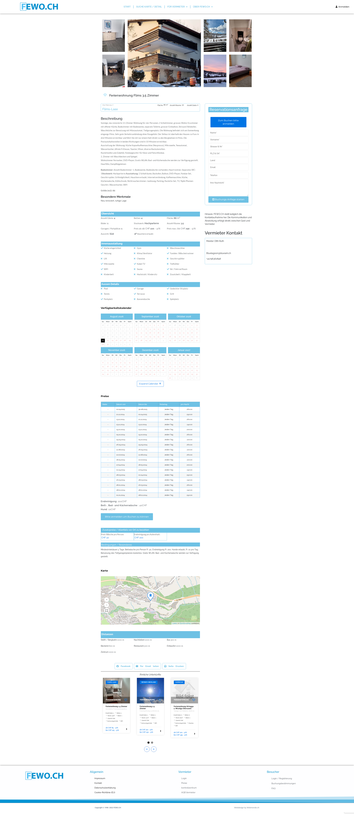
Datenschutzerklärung (105, 788)
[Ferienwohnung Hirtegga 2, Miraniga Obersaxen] (184, 690)
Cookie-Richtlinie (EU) (104, 792)
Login (184, 778)
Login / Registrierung (281, 778)
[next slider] (160, 690)
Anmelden (343, 6)
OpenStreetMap (185, 623)
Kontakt (98, 783)
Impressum (99, 778)
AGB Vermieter (188, 792)
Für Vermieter (176, 6)
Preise (184, 783)
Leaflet (174, 623)
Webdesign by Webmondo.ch (246, 808)
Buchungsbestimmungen (283, 783)
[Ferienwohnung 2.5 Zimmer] (150, 690)
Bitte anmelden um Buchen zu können (127, 516)
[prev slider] (140, 690)
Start (127, 6)
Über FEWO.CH (201, 6)
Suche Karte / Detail (149, 6)
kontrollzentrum (189, 788)
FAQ (273, 788)
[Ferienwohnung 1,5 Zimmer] (116, 690)
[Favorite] (125, 700)
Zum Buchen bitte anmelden (228, 122)
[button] (150, 594)
